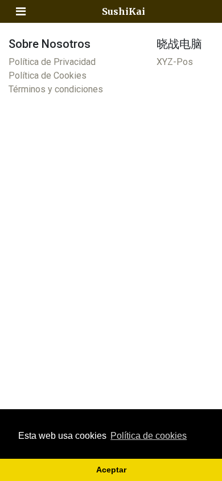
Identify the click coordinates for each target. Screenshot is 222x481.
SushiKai (123, 11)
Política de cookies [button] (148, 436)
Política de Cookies (48, 75)
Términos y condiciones (56, 89)
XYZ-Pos (175, 61)
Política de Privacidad (52, 61)
